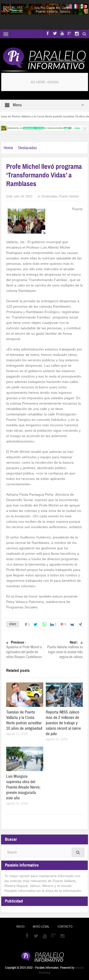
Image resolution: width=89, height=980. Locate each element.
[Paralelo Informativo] (44, 60)
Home (8, 147)
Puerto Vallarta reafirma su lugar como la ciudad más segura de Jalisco (65, 649)
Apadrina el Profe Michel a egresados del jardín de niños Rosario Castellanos (24, 649)
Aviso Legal (41, 927)
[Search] (78, 852)
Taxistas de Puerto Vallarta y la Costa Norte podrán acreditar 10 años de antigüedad (24, 720)
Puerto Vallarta (69, 196)
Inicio (20, 927)
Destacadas (27, 147)
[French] (75, 6)
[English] (69, 6)
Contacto (65, 927)
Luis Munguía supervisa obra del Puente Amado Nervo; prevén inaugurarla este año (23, 787)
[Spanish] (82, 6)
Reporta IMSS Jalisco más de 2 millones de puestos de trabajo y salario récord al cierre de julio (63, 723)
